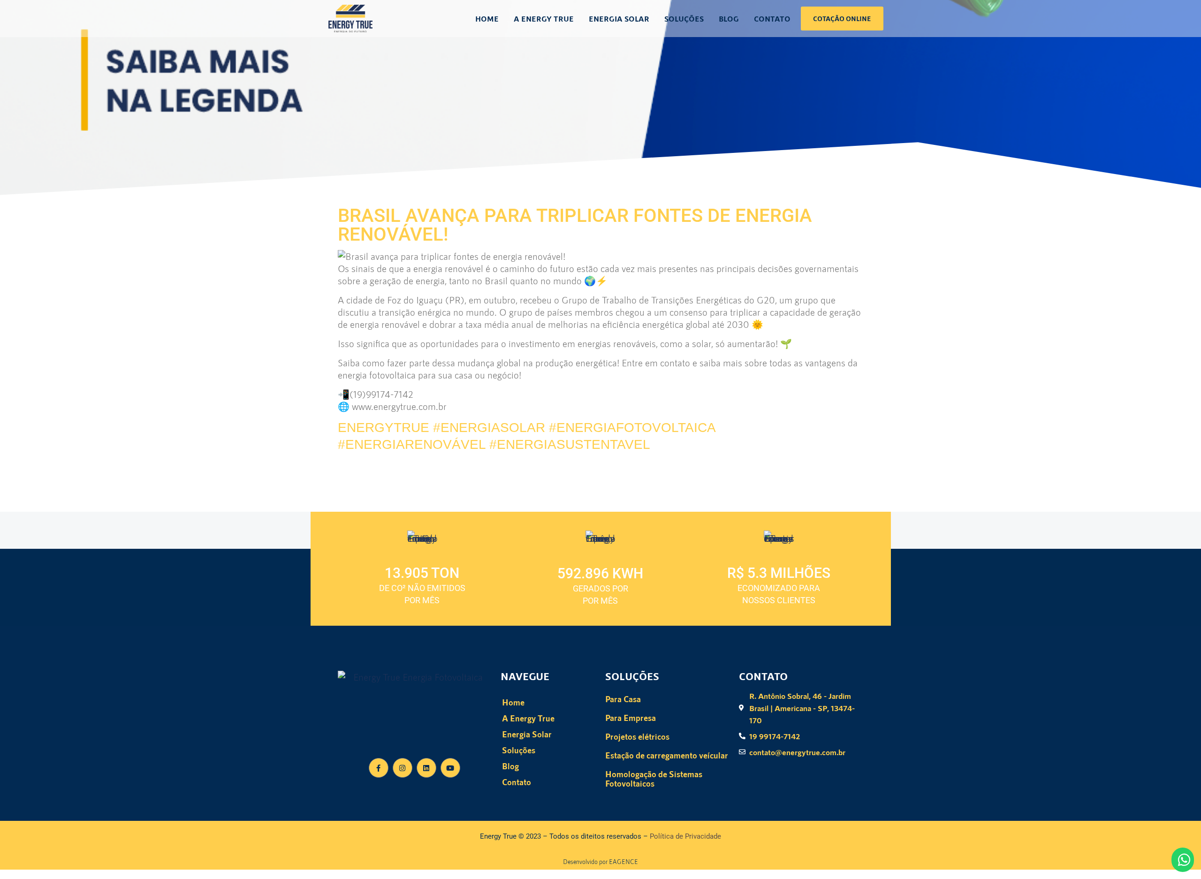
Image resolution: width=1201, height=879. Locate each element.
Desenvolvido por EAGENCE (600, 861)
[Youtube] (450, 768)
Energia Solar (619, 18)
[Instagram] (402, 768)
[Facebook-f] (378, 768)
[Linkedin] (426, 768)
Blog (729, 18)
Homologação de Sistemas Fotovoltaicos (653, 778)
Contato (772, 18)
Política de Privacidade (685, 836)
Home (487, 18)
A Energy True (544, 18)
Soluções (684, 18)
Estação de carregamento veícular (666, 755)
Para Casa (623, 699)
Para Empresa (630, 717)
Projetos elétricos (637, 736)
